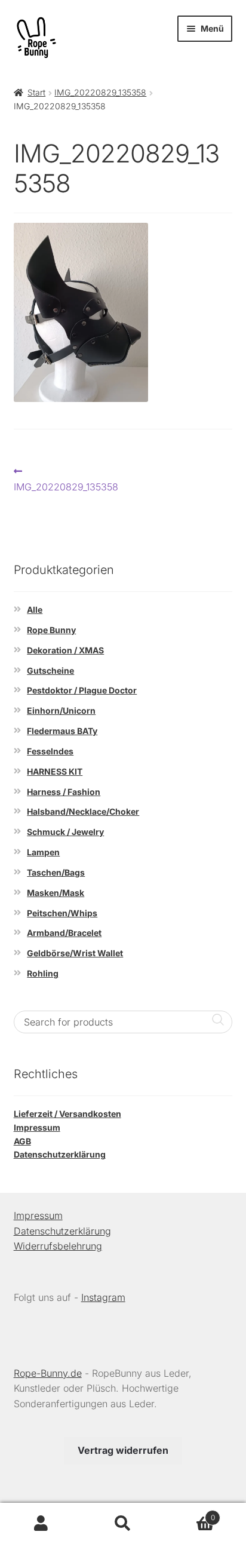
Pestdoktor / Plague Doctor (82, 690)
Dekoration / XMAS (65, 650)
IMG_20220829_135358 (100, 92)
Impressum (37, 1127)
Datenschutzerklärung (60, 1154)
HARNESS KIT (54, 771)
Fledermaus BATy (62, 731)
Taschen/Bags (56, 872)
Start (36, 92)
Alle (34, 609)
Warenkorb (189, 1513)
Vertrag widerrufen (123, 1450)
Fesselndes (50, 751)
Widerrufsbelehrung (58, 1246)
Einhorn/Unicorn (61, 710)
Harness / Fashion (63, 792)
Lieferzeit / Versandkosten (67, 1114)
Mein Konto (41, 1523)
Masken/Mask (55, 893)
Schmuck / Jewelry (65, 832)
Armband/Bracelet (64, 933)
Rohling (43, 973)
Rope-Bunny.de (48, 1373)
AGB (22, 1141)
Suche (123, 1523)
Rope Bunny (51, 630)
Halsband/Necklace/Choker (83, 811)
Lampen (43, 852)
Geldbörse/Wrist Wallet (75, 953)
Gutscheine (50, 670)
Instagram (103, 1297)
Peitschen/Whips (62, 913)
